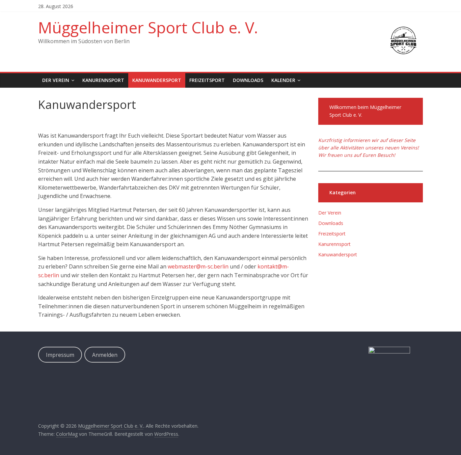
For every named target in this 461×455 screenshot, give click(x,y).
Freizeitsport (207, 80)
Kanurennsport (103, 80)
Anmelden (104, 355)
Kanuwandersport (156, 80)
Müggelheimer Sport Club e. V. (148, 27)
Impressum (60, 355)
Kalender (283, 80)
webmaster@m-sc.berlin (198, 266)
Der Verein (55, 80)
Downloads (248, 80)
